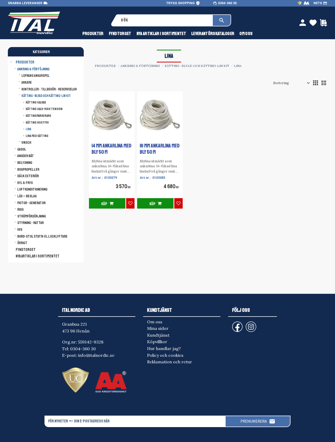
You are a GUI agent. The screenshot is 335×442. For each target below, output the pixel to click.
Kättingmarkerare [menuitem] (38, 116)
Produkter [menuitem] (93, 33)
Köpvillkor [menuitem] (157, 341)
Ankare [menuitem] (26, 82)
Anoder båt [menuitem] (25, 155)
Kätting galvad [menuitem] (36, 102)
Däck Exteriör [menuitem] (28, 176)
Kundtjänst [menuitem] (158, 335)
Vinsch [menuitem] (26, 142)
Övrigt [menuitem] (22, 242)
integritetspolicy (164, 433)
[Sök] (221, 20)
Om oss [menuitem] (246, 33)
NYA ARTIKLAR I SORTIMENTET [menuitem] (161, 33)
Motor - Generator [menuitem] (31, 202)
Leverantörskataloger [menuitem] (212, 33)
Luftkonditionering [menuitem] (32, 189)
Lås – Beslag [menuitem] (27, 196)
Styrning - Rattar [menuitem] (30, 222)
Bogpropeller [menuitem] (28, 169)
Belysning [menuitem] (24, 162)
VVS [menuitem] (19, 229)
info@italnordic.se (96, 355)
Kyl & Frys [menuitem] (25, 182)
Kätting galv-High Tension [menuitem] (44, 109)
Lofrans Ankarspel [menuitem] (35, 75)
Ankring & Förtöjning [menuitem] (33, 69)
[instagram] (236, 324)
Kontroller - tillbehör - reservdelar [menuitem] (49, 89)
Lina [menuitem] (28, 129)
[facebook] (233, 324)
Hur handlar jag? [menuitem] (164, 348)
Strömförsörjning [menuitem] (31, 216)
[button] (315, 82)
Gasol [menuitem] (21, 149)
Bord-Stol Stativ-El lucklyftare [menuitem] (42, 236)
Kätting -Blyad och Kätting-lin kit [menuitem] (46, 96)
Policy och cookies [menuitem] (165, 355)
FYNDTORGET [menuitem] (120, 33)
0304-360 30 (227, 3)
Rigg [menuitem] (20, 209)
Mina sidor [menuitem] (158, 328)
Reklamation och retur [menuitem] (169, 361)
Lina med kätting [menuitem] (37, 136)
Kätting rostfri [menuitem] (37, 122)
